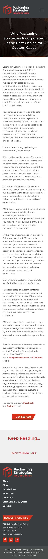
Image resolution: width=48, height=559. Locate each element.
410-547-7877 (9, 531)
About (6, 481)
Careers (7, 506)
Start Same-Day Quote (15, 502)
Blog (5, 485)
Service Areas (29, 552)
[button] (5, 540)
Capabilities (9, 489)
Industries (8, 494)
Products (8, 498)
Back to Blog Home (24, 453)
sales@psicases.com (13, 534)
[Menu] (42, 10)
